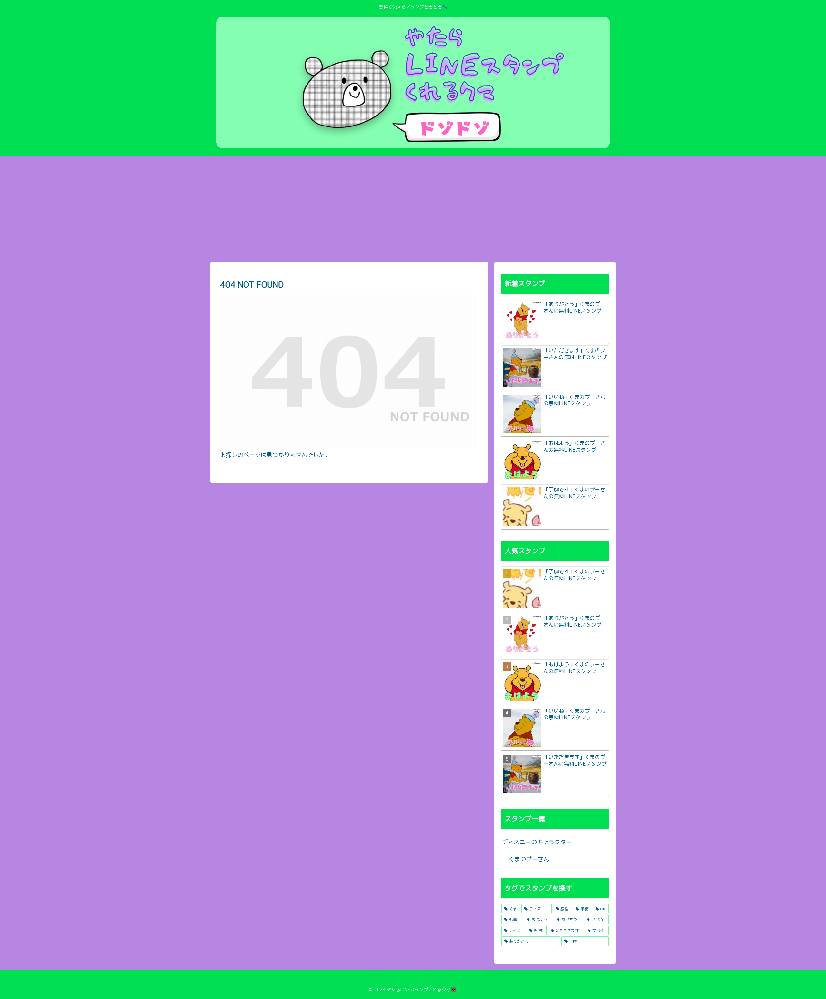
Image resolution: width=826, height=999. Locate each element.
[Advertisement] (413, 209)
